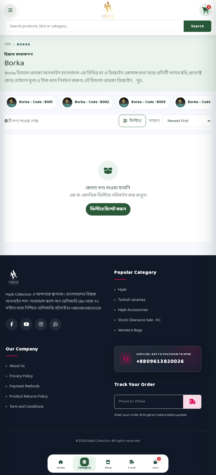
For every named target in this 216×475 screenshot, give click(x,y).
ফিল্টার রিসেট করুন (108, 209)
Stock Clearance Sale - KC (139, 320)
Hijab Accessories (133, 310)
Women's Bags (130, 330)
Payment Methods (25, 386)
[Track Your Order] (192, 402)
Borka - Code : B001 (36, 102)
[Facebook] (11, 324)
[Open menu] (10, 10)
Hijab (122, 290)
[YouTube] (26, 324)
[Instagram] (41, 324)
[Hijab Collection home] (108, 10)
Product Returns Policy (29, 396)
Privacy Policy (21, 376)
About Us (17, 366)
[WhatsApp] (55, 324)
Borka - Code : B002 (92, 102)
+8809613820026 (160, 362)
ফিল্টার (135, 121)
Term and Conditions (27, 406)
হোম (7, 44)
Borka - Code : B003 (148, 102)
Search (197, 26)
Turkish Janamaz (131, 300)
